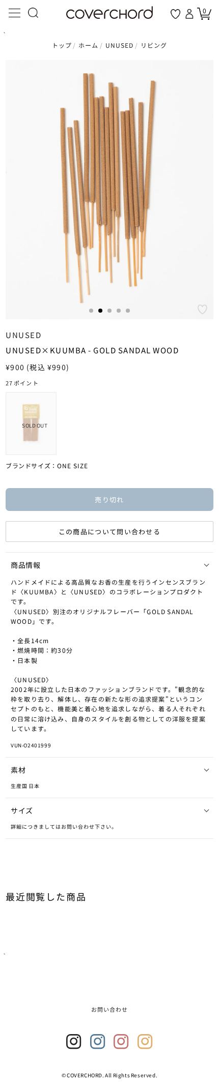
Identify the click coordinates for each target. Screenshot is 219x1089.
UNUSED (119, 45)
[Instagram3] (121, 1041)
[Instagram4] (145, 1041)
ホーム (88, 45)
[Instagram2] (97, 1041)
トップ (62, 45)
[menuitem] (31, 423)
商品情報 (25, 565)
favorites (175, 14)
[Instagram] (73, 1041)
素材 (18, 770)
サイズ (22, 810)
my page (190, 14)
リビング (154, 45)
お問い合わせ (109, 1009)
